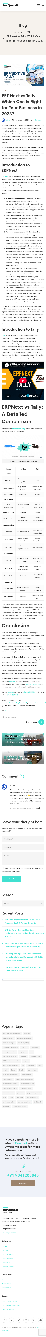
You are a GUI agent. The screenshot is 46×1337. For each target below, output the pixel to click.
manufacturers (26, 1075)
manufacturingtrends (10, 1088)
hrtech (5, 1070)
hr (23, 1065)
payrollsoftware (8, 1093)
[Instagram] (26, 1320)
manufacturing (7, 1079)
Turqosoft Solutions (19, 1106)
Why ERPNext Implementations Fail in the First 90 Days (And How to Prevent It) (24, 945)
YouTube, (15, 703)
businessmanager (8, 1043)
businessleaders (8, 1038)
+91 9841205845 (12, 695)
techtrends (37, 1102)
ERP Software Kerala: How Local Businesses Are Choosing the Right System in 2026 (24, 933)
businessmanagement (24, 1038)
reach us (11, 692)
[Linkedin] (11, 1320)
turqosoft (6, 1106)
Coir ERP (24, 1047)
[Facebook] (4, 1320)
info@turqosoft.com (9, 1225)
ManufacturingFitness (10, 1084)
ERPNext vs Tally (10, 717)
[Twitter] (18, 1320)
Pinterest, (39, 703)
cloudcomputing (23, 1043)
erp (31, 1052)
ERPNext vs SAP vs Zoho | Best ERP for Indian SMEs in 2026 (23, 969)
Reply (38, 808)
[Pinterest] (33, 1320)
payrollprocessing (26, 1088)
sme (11, 1097)
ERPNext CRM (35, 1056)
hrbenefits (31, 1065)
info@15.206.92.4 (29, 692)
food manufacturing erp (10, 1065)
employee (35, 1047)
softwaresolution (8, 1102)
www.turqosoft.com (9, 1233)
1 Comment (37, 120)
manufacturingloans (27, 1084)
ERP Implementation (9, 1056)
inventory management (10, 1075)
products (20, 1093)
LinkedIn (7, 703)
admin (8, 120)
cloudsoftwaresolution (10, 1047)
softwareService (32, 1097)
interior (21, 1070)
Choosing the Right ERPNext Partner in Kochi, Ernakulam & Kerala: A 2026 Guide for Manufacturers (24, 957)
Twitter (31, 703)
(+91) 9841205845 (9, 1229)
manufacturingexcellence (24, 1079)
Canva (7, 711)
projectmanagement (34, 1093)
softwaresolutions (24, 1102)
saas (4, 1097)
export (26, 1061)
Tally (3, 335)
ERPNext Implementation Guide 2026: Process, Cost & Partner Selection (22, 921)
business (27, 1033)
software (20, 1097)
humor (13, 1070)
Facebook (23, 703)
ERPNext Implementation (11, 1061)
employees (22, 1052)
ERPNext (28, 32)
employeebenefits (9, 1052)
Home (15, 32)
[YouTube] (40, 1320)
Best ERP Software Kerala (11, 1033)
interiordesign (32, 1070)
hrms (40, 1065)
